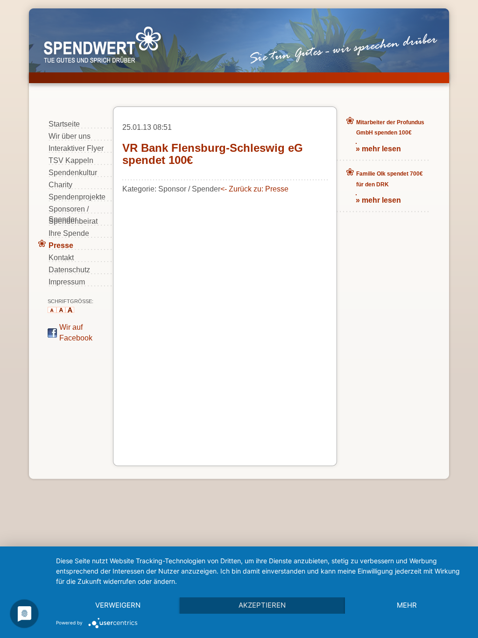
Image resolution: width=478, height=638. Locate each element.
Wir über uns (70, 136)
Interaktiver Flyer (76, 148)
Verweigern (118, 605)
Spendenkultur (73, 173)
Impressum (67, 282)
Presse (61, 245)
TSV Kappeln (71, 160)
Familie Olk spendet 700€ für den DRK (389, 178)
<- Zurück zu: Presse (254, 189)
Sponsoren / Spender (69, 209)
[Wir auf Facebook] (52, 335)
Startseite (64, 124)
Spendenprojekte (77, 197)
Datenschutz (69, 270)
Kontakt (61, 258)
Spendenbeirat (73, 221)
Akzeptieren (262, 605)
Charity (60, 185)
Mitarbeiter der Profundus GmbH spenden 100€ (390, 127)
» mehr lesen (378, 149)
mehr (407, 605)
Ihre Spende (69, 233)
